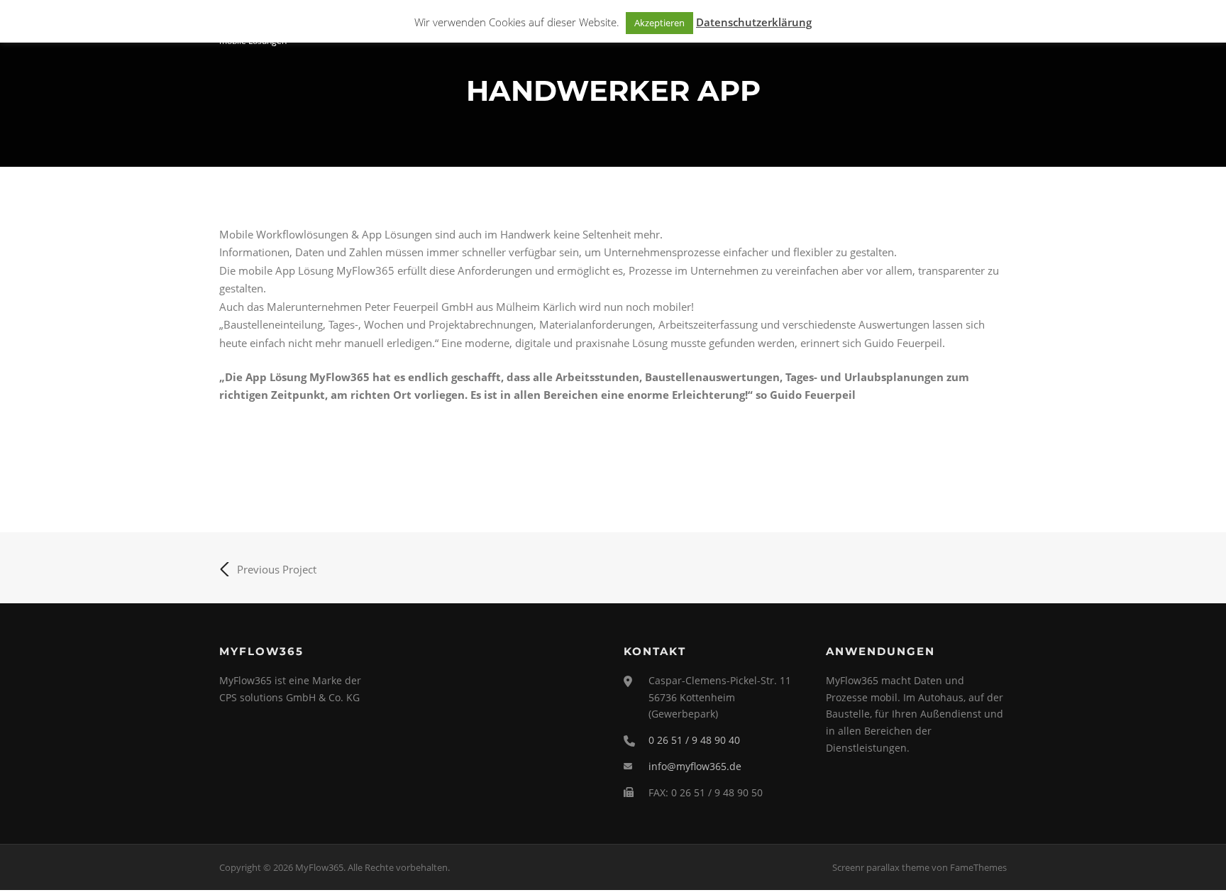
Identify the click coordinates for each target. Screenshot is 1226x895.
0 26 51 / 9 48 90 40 (694, 740)
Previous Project (276, 569)
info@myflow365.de (694, 766)
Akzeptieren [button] (659, 22)
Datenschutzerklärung (754, 22)
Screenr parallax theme (880, 867)
